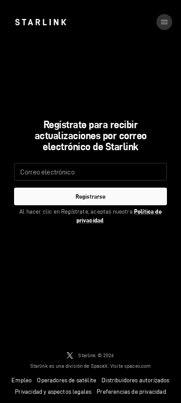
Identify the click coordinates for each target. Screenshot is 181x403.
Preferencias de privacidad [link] (131, 391)
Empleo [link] (21, 380)
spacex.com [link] (137, 366)
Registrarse (90, 196)
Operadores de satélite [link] (66, 380)
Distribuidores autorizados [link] (135, 380)
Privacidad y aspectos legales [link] (53, 391)
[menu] (164, 22)
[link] (40, 22)
